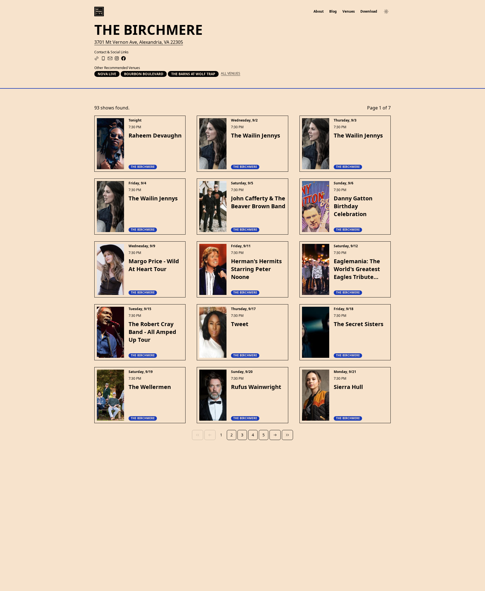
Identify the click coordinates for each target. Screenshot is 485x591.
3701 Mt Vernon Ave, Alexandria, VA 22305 (138, 42)
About (319, 11)
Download (368, 11)
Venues (348, 11)
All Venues (230, 73)
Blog (333, 11)
